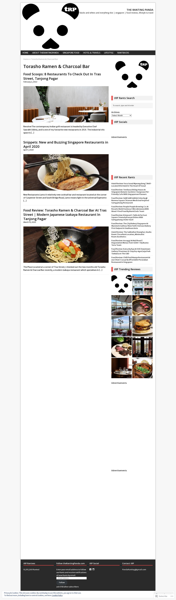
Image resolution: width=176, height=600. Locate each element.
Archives (115, 112)
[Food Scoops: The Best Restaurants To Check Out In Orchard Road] (142, 347)
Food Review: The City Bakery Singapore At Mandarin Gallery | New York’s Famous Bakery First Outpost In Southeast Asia (131, 225)
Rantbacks (123, 53)
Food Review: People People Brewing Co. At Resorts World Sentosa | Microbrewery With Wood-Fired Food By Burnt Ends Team (130, 208)
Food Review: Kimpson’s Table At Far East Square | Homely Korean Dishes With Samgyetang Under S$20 (129, 217)
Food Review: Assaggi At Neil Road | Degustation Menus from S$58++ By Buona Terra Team (129, 242)
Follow (62, 582)
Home (25, 53)
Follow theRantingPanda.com (70, 563)
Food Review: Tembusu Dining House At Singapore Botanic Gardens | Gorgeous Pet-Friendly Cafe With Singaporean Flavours (130, 192)
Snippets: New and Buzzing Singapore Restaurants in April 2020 (65, 144)
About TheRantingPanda (45, 53)
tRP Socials (120, 122)
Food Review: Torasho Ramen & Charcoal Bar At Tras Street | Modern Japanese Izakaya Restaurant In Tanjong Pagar (65, 214)
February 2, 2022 (30, 82)
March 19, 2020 (29, 222)
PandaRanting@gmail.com (134, 569)
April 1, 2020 (28, 150)
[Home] (121, 284)
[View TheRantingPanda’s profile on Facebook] (90, 569)
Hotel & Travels (91, 53)
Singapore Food (71, 53)
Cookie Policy (57, 595)
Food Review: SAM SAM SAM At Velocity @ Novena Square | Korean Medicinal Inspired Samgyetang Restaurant (130, 200)
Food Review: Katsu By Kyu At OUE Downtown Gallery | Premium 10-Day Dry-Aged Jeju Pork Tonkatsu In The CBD (130, 251)
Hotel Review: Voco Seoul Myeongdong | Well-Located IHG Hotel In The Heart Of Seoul (131, 184)
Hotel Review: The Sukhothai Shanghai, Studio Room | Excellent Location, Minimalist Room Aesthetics (131, 234)
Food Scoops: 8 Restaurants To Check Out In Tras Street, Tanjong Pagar (62, 76)
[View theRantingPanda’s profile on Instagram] (93, 569)
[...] (32, 133)
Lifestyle (108, 53)
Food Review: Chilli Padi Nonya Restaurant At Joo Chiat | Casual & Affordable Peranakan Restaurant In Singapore (130, 259)
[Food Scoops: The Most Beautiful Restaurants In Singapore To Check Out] (121, 305)
